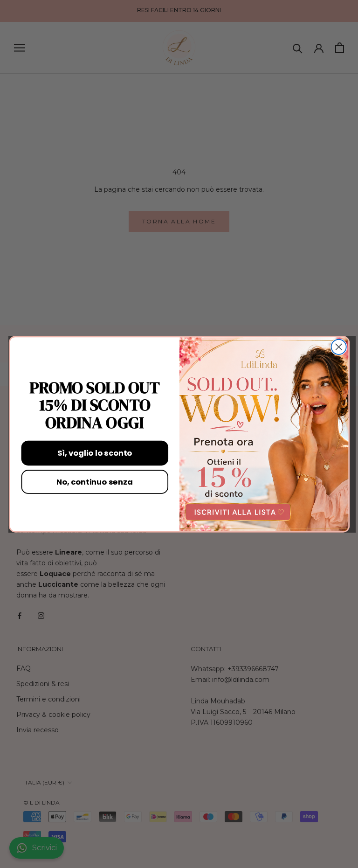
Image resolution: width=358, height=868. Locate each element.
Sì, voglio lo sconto (94, 452)
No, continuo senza (94, 481)
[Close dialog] (338, 346)
